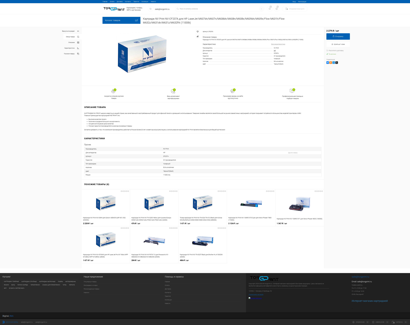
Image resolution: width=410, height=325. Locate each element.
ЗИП (5, 288)
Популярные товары (90, 281)
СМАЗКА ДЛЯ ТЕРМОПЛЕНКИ (51, 285)
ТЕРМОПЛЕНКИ (35, 285)
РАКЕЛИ (6, 285)
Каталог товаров (112, 20)
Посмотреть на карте (256, 294)
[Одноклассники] (330, 62)
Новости (153, 1)
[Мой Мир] (333, 62)
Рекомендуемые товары (91, 289)
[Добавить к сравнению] (198, 36)
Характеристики (69, 48)
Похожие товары (69, 54)
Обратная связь (11, 322)
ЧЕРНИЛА (72, 285)
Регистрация (302, 1)
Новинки (86, 292)
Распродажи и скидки (90, 285)
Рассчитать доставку (336, 50)
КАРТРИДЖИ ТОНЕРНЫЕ (11, 281)
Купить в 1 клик (339, 44)
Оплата (112, 1)
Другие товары (293, 152)
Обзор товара (70, 37)
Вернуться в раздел (68, 31)
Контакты (128, 1)
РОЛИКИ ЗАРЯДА (23, 285)
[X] (336, 62)
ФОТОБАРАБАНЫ (70, 281)
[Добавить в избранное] (198, 32)
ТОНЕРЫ (60, 281)
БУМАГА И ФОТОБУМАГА (16, 288)
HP (275, 50)
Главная (104, 1)
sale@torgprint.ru (364, 281)
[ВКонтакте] (327, 62)
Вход (294, 1)
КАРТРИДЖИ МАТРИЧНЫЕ (47, 281)
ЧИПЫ (64, 285)
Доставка (119, 1)
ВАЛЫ (13, 285)
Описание (71, 42)
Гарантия (136, 1)
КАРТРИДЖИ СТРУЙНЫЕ (29, 281)
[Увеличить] (142, 56)
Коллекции (145, 1)
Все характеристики (278, 44)
